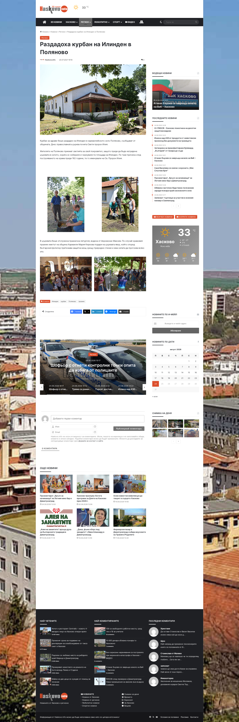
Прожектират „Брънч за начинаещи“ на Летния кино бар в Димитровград (56, 499)
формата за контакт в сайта (91, 441)
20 (176, 378)
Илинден (55, 302)
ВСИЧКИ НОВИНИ (164, 217)
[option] (93, 367)
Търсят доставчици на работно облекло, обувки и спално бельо (93, 368)
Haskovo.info (50, 60)
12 (169, 372)
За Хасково (129, 703)
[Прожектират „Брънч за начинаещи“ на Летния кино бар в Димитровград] (56, 484)
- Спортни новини (89, 706)
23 (196, 378)
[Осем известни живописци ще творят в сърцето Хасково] (129, 484)
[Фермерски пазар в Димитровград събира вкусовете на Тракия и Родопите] (129, 518)
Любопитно (100, 22)
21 (182, 378)
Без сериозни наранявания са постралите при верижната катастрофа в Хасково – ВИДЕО (125, 656)
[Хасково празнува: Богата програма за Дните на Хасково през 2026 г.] (93, 484)
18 (162, 378)
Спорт (116, 22)
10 (156, 372)
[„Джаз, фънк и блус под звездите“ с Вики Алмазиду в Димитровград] (93, 518)
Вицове (127, 706)
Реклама (184, 717)
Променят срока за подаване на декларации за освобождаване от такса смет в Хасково (69, 644)
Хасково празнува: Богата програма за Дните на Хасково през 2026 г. (91, 499)
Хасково (71, 22)
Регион (85, 22)
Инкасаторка (167, 679)
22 (189, 378)
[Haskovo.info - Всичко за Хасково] (54, 10)
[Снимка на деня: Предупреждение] (191, 433)
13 (176, 372)
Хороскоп (128, 700)
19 (169, 378)
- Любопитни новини (90, 703)
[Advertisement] (93, 553)
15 (189, 372)
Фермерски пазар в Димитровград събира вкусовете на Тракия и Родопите (129, 532)
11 (162, 372)
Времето (128, 697)
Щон (163, 641)
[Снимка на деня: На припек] (191, 423)
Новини (57, 22)
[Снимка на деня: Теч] (175, 423)
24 (155, 384)
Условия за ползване (169, 717)
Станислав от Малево (171, 654)
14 (182, 372)
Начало (45, 32)
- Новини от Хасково (90, 697)
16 (196, 372)
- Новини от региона (90, 700)
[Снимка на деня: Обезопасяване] (175, 433)
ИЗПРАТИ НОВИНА (187, 217)
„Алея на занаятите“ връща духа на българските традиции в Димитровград (55, 532)
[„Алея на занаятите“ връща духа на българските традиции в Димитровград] (56, 518)
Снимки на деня (131, 695)
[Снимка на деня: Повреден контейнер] (159, 433)
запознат (165, 666)
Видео (131, 22)
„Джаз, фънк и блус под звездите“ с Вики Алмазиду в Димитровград (90, 532)
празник (82, 302)
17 (155, 378)
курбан (63, 302)
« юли (155, 396)
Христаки (165, 629)
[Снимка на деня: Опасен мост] (159, 423)
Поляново (72, 302)
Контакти (194, 717)
